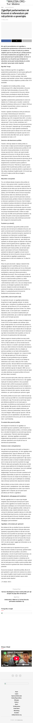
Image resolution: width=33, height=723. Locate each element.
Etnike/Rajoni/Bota (16, 698)
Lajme (16, 693)
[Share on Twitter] (17, 40)
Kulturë (16, 702)
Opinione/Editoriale (9, 7)
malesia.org (19, 720)
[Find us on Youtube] (20, 675)
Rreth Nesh (16, 708)
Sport (16, 704)
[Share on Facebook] (6, 40)
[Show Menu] (2, 2)
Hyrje (2, 7)
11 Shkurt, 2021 (4, 19)
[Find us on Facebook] (13, 675)
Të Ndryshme (16, 706)
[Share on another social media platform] (27, 40)
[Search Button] (31, 2)
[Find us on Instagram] (16, 675)
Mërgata (16, 700)
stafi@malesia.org (16, 714)
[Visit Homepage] (16, 2)
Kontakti (16, 712)
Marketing (16, 710)
